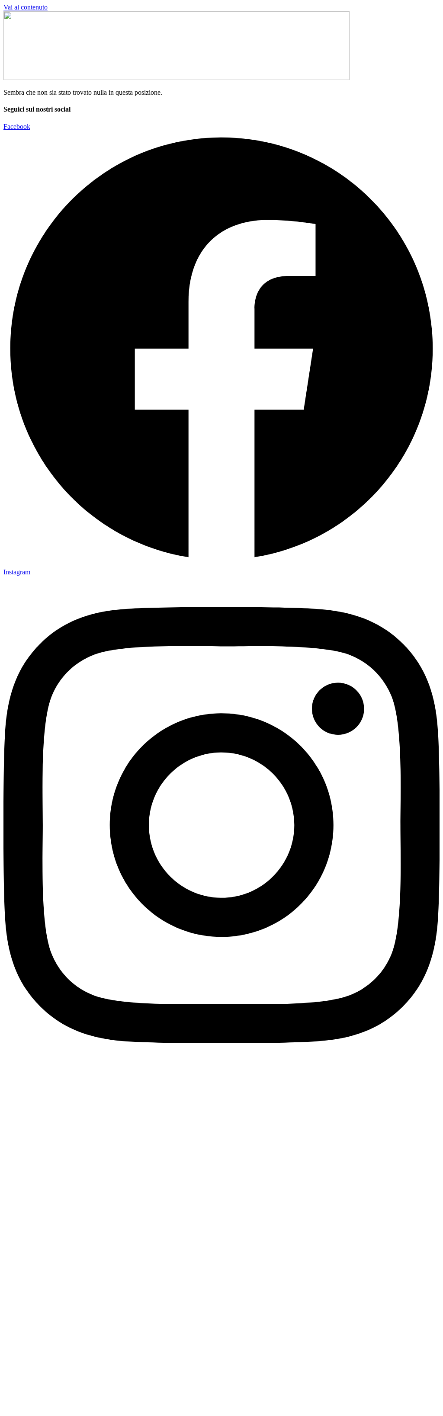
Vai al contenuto (25, 7)
